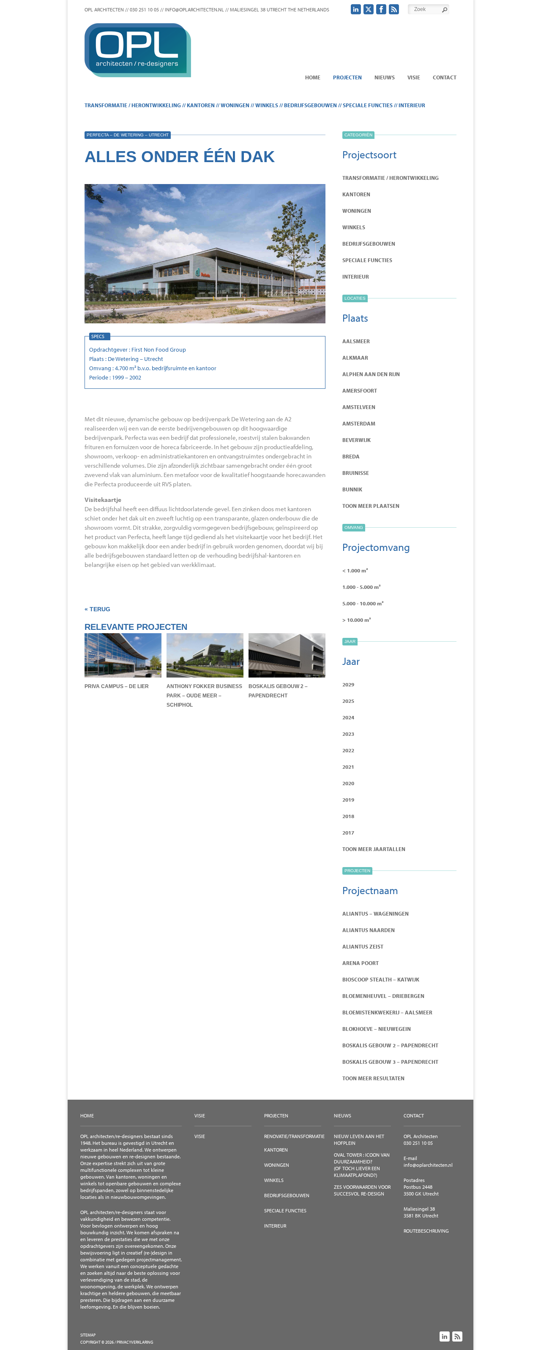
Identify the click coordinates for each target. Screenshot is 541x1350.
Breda (351, 456)
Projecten (347, 77)
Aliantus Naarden (368, 930)
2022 (348, 750)
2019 (348, 799)
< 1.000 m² (355, 570)
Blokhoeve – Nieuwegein (376, 1028)
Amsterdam (358, 423)
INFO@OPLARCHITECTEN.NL (194, 9)
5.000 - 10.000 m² (363, 603)
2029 (348, 684)
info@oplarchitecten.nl (428, 1165)
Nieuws (384, 77)
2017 (348, 832)
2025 (348, 700)
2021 (348, 766)
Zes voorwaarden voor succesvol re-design (362, 1190)
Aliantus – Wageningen (375, 913)
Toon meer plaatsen (370, 505)
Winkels (266, 105)
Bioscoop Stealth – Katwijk (380, 979)
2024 (348, 717)
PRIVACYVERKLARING (135, 1342)
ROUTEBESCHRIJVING (426, 1231)
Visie (413, 77)
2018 (348, 816)
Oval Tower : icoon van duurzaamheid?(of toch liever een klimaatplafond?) (362, 1165)
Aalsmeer (356, 341)
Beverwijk (356, 439)
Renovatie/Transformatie (294, 1136)
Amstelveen (358, 407)
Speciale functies (368, 105)
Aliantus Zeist (362, 946)
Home (312, 77)
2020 (348, 783)
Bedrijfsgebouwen (310, 105)
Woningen (235, 105)
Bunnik (352, 489)
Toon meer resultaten (373, 1078)
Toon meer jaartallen (373, 849)
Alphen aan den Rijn (371, 374)
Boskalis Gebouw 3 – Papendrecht (390, 1061)
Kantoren (201, 105)
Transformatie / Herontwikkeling (133, 105)
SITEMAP (88, 1335)
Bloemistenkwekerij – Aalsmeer (387, 1012)
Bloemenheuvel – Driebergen (383, 995)
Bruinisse (355, 472)
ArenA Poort (360, 963)
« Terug (97, 609)
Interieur (412, 105)
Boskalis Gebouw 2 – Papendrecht (390, 1045)
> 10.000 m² (356, 619)
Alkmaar (355, 357)
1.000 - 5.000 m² (361, 586)
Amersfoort (359, 390)
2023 (348, 733)
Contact (444, 77)
